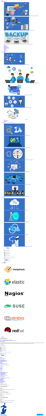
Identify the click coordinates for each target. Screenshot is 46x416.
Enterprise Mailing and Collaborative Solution (4, 377)
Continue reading (2, 344)
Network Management (2, 378)
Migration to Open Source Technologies (4, 372)
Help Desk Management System (3, 360)
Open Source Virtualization (3, 381)
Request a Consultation (40, 414)
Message (1, 351)
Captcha (5, 258)
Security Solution (2, 379)
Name (4, 251)
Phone (4, 254)
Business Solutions (8, 340)
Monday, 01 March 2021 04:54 (3, 340)
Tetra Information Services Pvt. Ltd (8, 402)
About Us (1, 367)
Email (0, 348)
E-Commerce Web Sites (2, 361)
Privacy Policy (1, 369)
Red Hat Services (2, 382)
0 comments (11, 340)
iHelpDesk (1, 362)
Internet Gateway (2, 380)
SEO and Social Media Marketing (3, 375)
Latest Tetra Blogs (14, 340)
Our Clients (1, 368)
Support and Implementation (3, 373)
